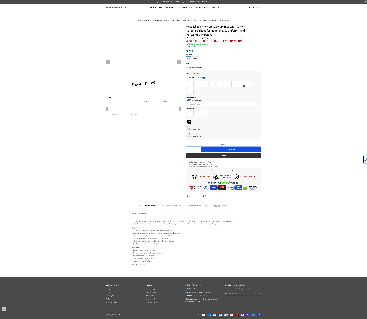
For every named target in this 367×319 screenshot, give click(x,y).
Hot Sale (170, 7)
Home (139, 20)
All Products (148, 20)
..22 (118, 97)
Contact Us (109, 292)
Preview (223, 144)
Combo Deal (202, 7)
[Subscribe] (259, 293)
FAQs (108, 299)
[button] (190, 47)
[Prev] (108, 62)
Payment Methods (151, 292)
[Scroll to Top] (363, 308)
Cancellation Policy (152, 302)
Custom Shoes (185, 7)
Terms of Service (151, 299)
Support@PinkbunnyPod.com (201, 292)
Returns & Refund (151, 296)
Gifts (214, 7)
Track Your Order (111, 302)
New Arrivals (156, 7)
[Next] (179, 62)
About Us (109, 289)
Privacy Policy (150, 289)
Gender (189, 55)
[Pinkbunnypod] (116, 7)
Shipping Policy (111, 296)
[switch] (189, 100)
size (187, 63)
